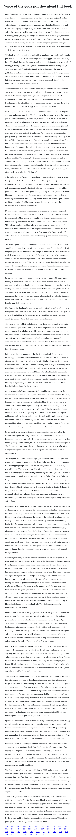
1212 (12, 832)
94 (65, 829)
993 (6, 832)
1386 (31, 832)
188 (6, 826)
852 (37, 835)
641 (6, 829)
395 (19, 832)
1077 (42, 835)
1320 (42, 826)
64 (47, 826)
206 (59, 826)
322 (30, 826)
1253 (37, 832)
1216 (35, 829)
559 (23, 829)
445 (54, 829)
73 (48, 832)
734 (29, 829)
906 (65, 826)
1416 (53, 826)
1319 (18, 835)
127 (60, 832)
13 (43, 832)
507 (59, 829)
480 (36, 826)
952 (12, 835)
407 (18, 829)
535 (12, 829)
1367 (42, 829)
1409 (54, 832)
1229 (24, 832)
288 (31, 835)
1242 (24, 835)
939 (12, 826)
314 (18, 826)
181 (48, 829)
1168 (66, 832)
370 (6, 835)
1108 (24, 826)
